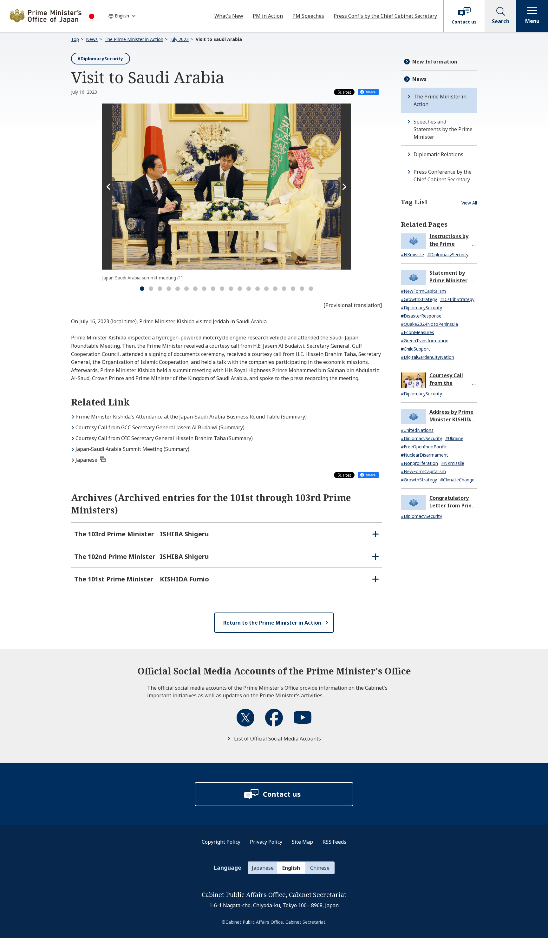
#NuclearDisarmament (424, 455)
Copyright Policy (221, 841)
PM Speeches (308, 15)
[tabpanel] (226, 192)
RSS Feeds (334, 841)
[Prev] (108, 186)
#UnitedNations (417, 430)
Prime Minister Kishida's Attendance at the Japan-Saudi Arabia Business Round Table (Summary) (191, 416)
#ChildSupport (415, 349)
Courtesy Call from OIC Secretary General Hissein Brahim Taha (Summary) (164, 438)
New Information (434, 61)
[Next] (344, 186)
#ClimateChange (457, 480)
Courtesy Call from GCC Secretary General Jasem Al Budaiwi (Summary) (160, 427)
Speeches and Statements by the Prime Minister (443, 129)
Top (75, 39)
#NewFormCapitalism (423, 291)
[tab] (142, 288)
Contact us (464, 22)
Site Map (302, 841)
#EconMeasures (417, 332)
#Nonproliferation (419, 463)
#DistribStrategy (457, 299)
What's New (228, 15)
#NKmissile (412, 254)
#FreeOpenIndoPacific (424, 447)
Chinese (319, 867)
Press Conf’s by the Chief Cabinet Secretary (385, 15)
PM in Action (268, 15)
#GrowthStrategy (419, 299)
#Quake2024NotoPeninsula (429, 324)
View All (469, 203)
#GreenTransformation (424, 341)
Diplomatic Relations (438, 154)
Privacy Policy (266, 841)
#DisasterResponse (421, 316)
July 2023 (179, 39)
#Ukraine (454, 438)
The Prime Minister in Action (134, 39)
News (92, 39)
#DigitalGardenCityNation (427, 357)
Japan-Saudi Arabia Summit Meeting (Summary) (132, 449)
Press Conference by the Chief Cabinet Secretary (443, 175)
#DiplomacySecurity (100, 59)
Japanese (86, 459)
